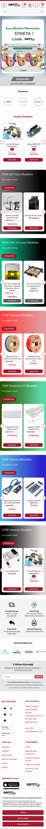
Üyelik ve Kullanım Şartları (32, 759)
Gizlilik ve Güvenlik (32, 764)
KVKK (27, 747)
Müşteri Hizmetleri (9, 759)
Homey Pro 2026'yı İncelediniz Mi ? (23, 84)
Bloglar (5, 767)
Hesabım (5, 751)
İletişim (5, 763)
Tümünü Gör (9, 188)
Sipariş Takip (7, 755)
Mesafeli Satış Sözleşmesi (31, 752)
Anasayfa (6, 747)
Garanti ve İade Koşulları (31, 769)
